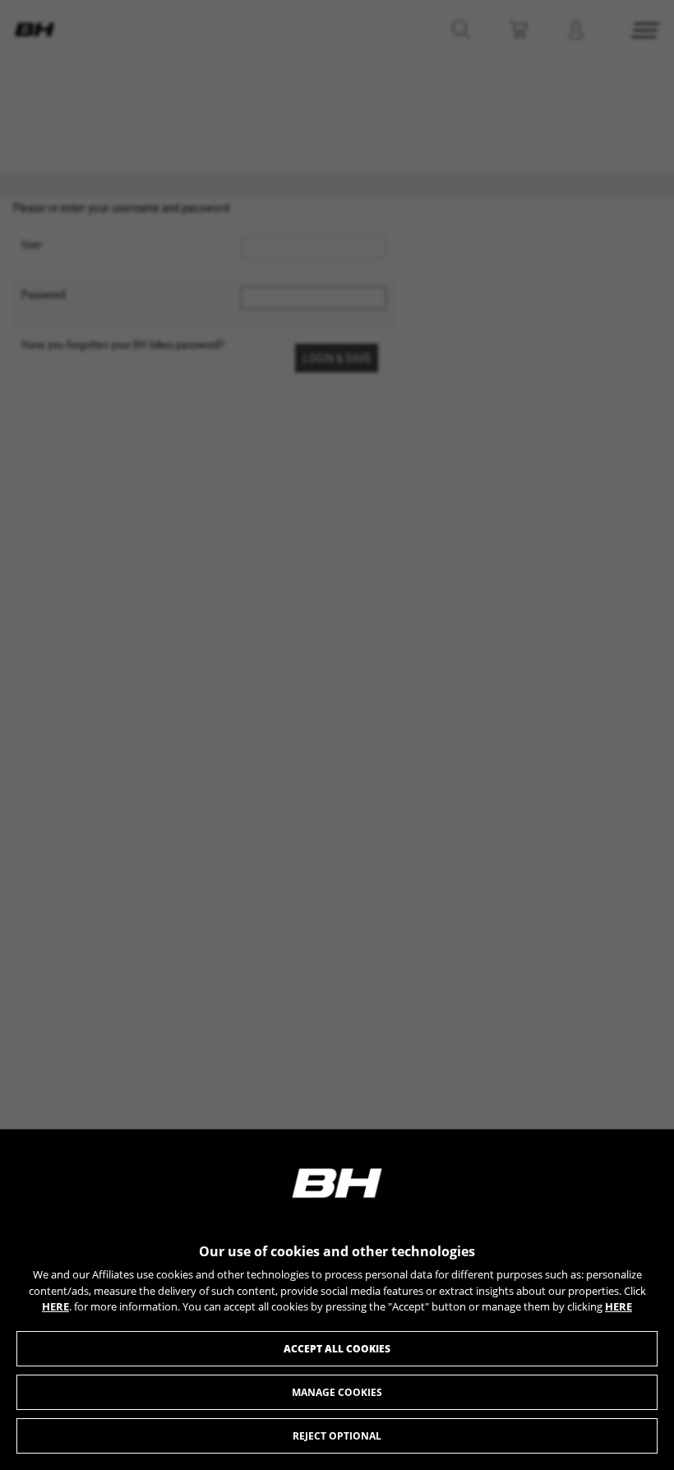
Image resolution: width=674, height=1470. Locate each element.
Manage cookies (337, 1392)
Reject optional (337, 1436)
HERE (55, 1306)
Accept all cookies (337, 1349)
